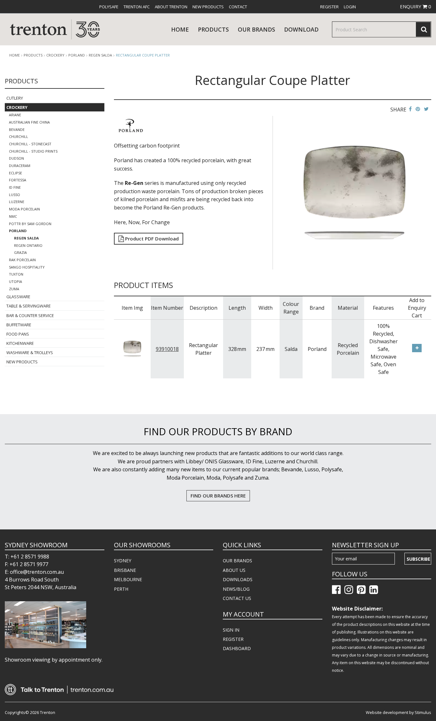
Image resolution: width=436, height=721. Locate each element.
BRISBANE (125, 570)
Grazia (20, 252)
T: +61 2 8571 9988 (27, 556)
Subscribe (418, 559)
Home (180, 29)
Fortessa (17, 180)
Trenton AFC (137, 7)
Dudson (16, 158)
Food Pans (17, 334)
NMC (13, 216)
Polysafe (108, 7)
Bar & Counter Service (30, 315)
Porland (76, 55)
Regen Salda (100, 55)
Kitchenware (20, 343)
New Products (208, 7)
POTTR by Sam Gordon (30, 223)
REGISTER (233, 639)
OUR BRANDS (237, 561)
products (213, 29)
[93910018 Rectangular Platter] (132, 348)
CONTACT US (237, 598)
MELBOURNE (128, 579)
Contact (238, 7)
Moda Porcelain (24, 209)
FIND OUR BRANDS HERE (218, 495)
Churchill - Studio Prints (33, 151)
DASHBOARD (237, 648)
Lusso (14, 194)
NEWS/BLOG (236, 589)
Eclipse (15, 173)
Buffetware (18, 325)
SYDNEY (122, 561)
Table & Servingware (28, 306)
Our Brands (256, 29)
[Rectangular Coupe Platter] (354, 192)
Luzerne (16, 201)
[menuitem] (109, 6)
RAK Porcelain (22, 259)
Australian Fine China (29, 122)
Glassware (18, 297)
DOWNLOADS (237, 579)
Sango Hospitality (27, 267)
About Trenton (171, 7)
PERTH (121, 589)
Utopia (15, 281)
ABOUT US (234, 570)
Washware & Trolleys (29, 352)
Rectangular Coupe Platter (143, 55)
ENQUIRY (415, 6)
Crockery (55, 55)
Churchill (18, 136)
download (301, 29)
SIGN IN (231, 630)
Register (329, 7)
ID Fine (15, 187)
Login (350, 7)
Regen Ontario (28, 245)
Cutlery (14, 98)
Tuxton (16, 274)
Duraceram (19, 165)
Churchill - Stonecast (30, 143)
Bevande (17, 129)
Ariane (15, 114)
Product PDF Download (151, 238)
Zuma (14, 288)
